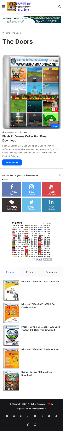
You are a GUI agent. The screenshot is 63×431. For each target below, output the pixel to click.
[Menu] (3, 7)
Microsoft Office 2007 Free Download (40, 281)
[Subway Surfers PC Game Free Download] (11, 381)
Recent (30, 272)
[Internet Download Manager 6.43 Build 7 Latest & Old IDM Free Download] (11, 335)
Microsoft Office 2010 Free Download (40, 349)
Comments (51, 272)
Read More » (12, 162)
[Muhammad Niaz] (19, 6)
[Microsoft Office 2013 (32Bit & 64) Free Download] (11, 313)
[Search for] (59, 7)
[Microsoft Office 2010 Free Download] (11, 358)
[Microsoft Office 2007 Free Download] (11, 290)
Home (7, 33)
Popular (10, 272)
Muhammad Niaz (11, 132)
